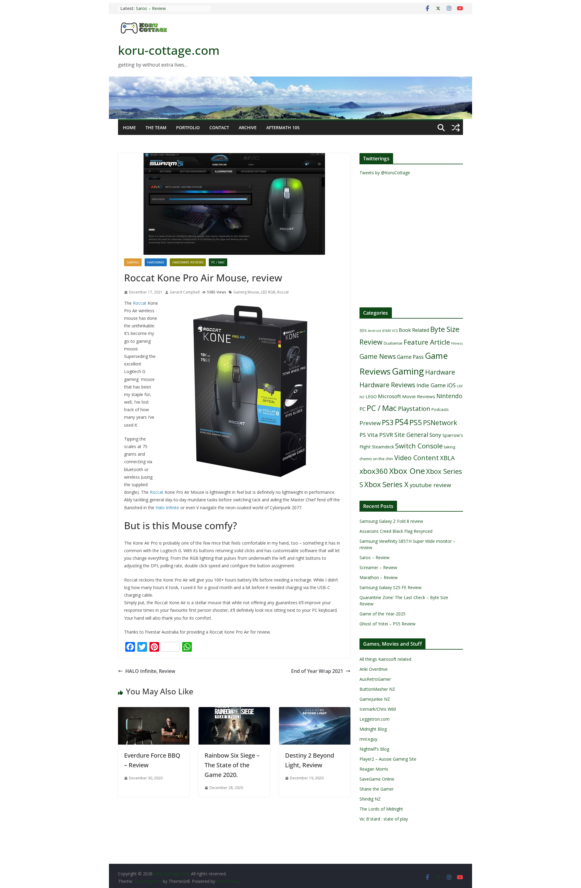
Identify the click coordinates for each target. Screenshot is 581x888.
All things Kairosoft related (385, 659)
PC (362, 409)
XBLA (447, 458)
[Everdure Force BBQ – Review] (153, 711)
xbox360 (373, 471)
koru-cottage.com (169, 50)
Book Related (414, 330)
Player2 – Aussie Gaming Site (387, 759)
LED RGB (268, 292)
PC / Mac (218, 262)
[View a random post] (455, 127)
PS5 (415, 422)
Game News (377, 356)
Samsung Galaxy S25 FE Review (390, 587)
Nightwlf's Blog (374, 749)
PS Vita (368, 434)
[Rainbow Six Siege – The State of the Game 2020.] (234, 711)
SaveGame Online (376, 779)
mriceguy (368, 739)
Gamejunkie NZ (374, 699)
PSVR (386, 435)
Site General (411, 435)
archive (248, 127)
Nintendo (449, 396)
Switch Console (419, 446)
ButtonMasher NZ (377, 689)
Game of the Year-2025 (382, 614)
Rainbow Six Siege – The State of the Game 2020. (232, 765)
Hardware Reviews (187, 262)
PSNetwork (440, 422)
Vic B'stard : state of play (383, 819)
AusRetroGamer (375, 679)
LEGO (371, 396)
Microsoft (389, 396)
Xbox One (407, 470)
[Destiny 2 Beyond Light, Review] (314, 711)
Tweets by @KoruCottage (384, 172)
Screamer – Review (378, 567)
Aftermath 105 (283, 127)
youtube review (430, 485)
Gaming (132, 262)
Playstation (414, 408)
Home (129, 127)
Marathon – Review (378, 577)
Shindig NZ (370, 799)
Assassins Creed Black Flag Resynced (395, 531)
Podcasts (440, 409)
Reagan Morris (373, 769)
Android (374, 331)
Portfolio (188, 127)
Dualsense (393, 343)
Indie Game (431, 385)
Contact (219, 127)
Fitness (457, 343)
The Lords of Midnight (381, 809)
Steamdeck (383, 447)
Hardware (155, 262)
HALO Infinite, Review (150, 671)
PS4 (401, 422)
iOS (451, 385)
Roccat (283, 292)
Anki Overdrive (373, 669)
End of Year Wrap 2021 (317, 671)
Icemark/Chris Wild (377, 709)
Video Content (416, 457)
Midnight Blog (373, 729)
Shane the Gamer (376, 789)
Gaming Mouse (246, 292)
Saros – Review (151, 8)
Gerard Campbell (185, 292)
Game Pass (410, 356)
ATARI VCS (390, 331)
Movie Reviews (418, 396)
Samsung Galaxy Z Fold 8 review (391, 521)
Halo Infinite (167, 507)
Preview (370, 423)
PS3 (387, 422)
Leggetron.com (374, 719)
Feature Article (427, 342)
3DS (363, 330)
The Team (156, 127)
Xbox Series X (386, 484)
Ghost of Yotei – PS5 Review (387, 624)
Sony (435, 434)
